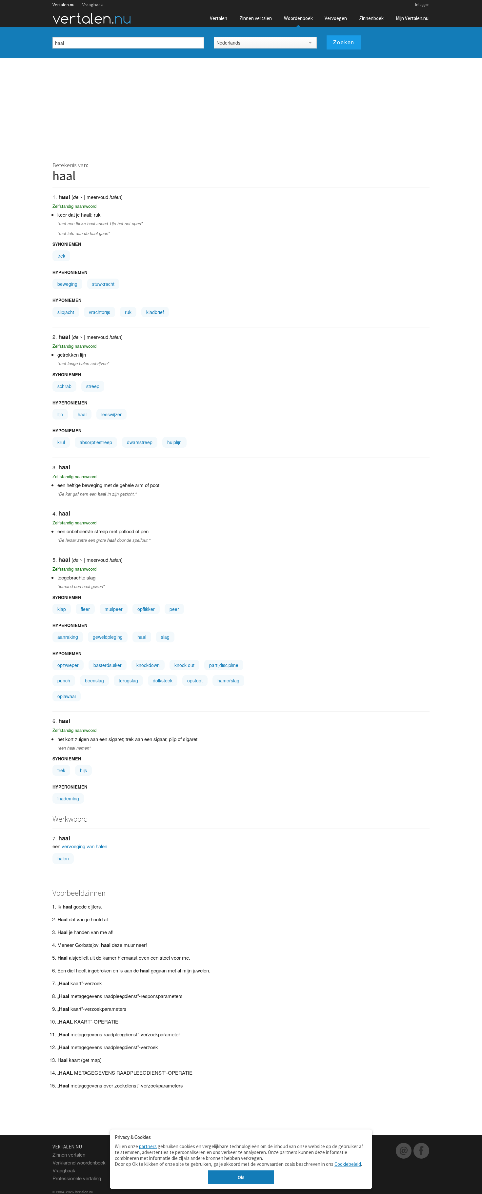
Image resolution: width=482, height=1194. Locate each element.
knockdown (148, 665)
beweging (67, 284)
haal (82, 414)
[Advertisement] (241, 107)
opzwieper (68, 665)
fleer (85, 609)
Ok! (241, 1177)
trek (61, 255)
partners (148, 1146)
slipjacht (65, 312)
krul (61, 442)
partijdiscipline (223, 665)
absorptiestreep (96, 442)
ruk (128, 312)
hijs (83, 770)
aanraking (67, 637)
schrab (64, 386)
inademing (68, 798)
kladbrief (155, 312)
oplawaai (66, 696)
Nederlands (228, 42)
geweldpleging (108, 637)
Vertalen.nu (63, 5)
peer (174, 609)
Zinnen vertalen (255, 18)
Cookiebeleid (347, 1164)
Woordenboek (298, 18)
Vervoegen (336, 18)
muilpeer (114, 609)
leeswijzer (111, 414)
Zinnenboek (371, 18)
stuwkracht (103, 284)
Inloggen (422, 4)
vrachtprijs (99, 312)
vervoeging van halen (84, 846)
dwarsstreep (139, 442)
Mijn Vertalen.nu (412, 18)
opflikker (146, 609)
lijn (60, 414)
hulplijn (174, 442)
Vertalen (218, 18)
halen (63, 858)
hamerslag (228, 680)
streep (92, 386)
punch (63, 680)
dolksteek (162, 680)
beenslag (94, 680)
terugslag (128, 680)
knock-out (184, 665)
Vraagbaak (92, 5)
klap (61, 609)
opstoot (195, 680)
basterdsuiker (107, 665)
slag (165, 637)
